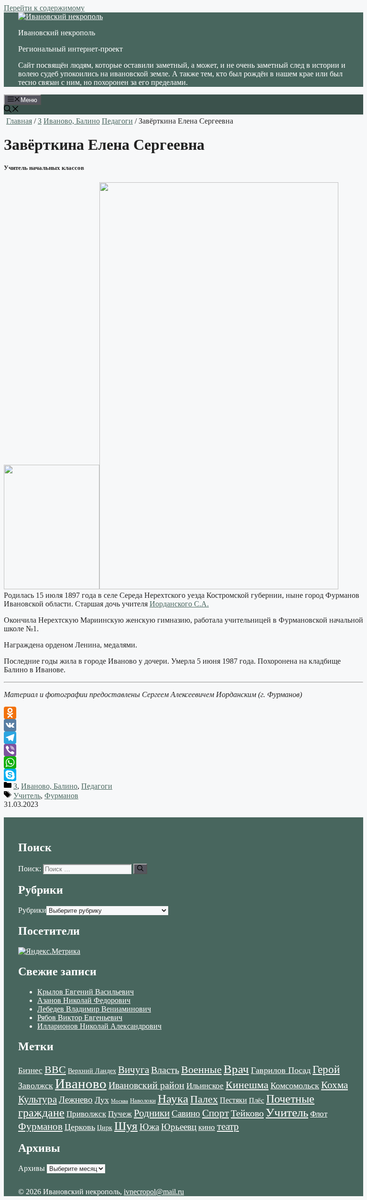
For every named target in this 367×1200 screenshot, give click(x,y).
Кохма (334, 1085)
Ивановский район (146, 1085)
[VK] (183, 725)
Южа (149, 1127)
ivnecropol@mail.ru (154, 1192)
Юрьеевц (178, 1127)
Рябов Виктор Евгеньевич (79, 1017)
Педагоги (117, 121)
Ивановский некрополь (56, 33)
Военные (201, 1069)
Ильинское (205, 1085)
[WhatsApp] (183, 762)
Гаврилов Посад (281, 1070)
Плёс (256, 1100)
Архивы (31, 1168)
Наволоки (143, 1100)
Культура (37, 1099)
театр (228, 1126)
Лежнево (76, 1100)
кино (206, 1127)
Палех (204, 1099)
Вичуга (133, 1069)
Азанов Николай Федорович (83, 1000)
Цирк (104, 1127)
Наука (173, 1098)
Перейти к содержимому (44, 8)
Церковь (80, 1127)
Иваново (81, 1083)
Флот (318, 1113)
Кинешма (247, 1085)
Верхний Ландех (92, 1071)
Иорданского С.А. (179, 604)
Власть (165, 1070)
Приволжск (86, 1113)
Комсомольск (294, 1085)
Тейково (247, 1113)
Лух (102, 1100)
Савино (186, 1113)
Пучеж (120, 1113)
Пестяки (233, 1100)
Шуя (126, 1125)
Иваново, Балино (71, 121)
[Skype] (183, 775)
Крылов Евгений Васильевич (85, 992)
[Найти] (140, 869)
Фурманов (61, 796)
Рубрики (32, 910)
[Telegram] (183, 737)
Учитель (27, 796)
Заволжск (35, 1085)
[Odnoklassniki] (183, 713)
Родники (152, 1113)
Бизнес (30, 1070)
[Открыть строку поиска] (11, 110)
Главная (19, 121)
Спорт (215, 1113)
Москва (119, 1101)
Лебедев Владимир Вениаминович (94, 1009)
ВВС (55, 1069)
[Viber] (183, 750)
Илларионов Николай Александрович (99, 1026)
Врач (236, 1069)
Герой (326, 1069)
